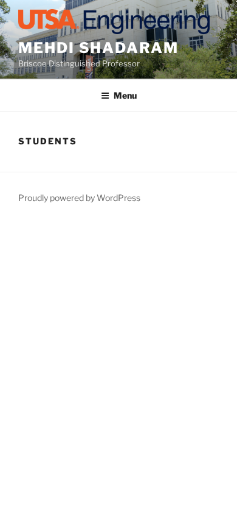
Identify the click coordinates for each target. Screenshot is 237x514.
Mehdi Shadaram (98, 48)
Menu (125, 95)
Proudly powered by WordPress (79, 197)
